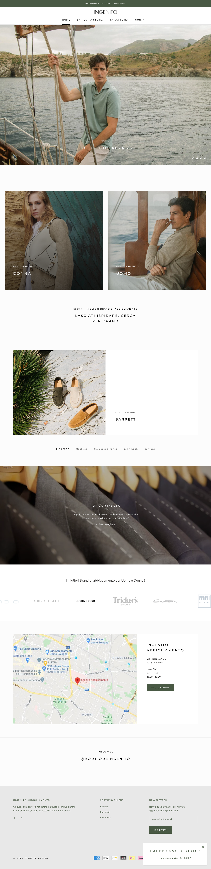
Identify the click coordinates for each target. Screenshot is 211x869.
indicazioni (160, 701)
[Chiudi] (202, 847)
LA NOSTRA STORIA (90, 20)
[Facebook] (14, 831)
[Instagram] (22, 831)
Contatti (104, 820)
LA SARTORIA (119, 20)
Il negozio (105, 825)
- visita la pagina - (105, 537)
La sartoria (105, 830)
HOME (66, 20)
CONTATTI (142, 20)
